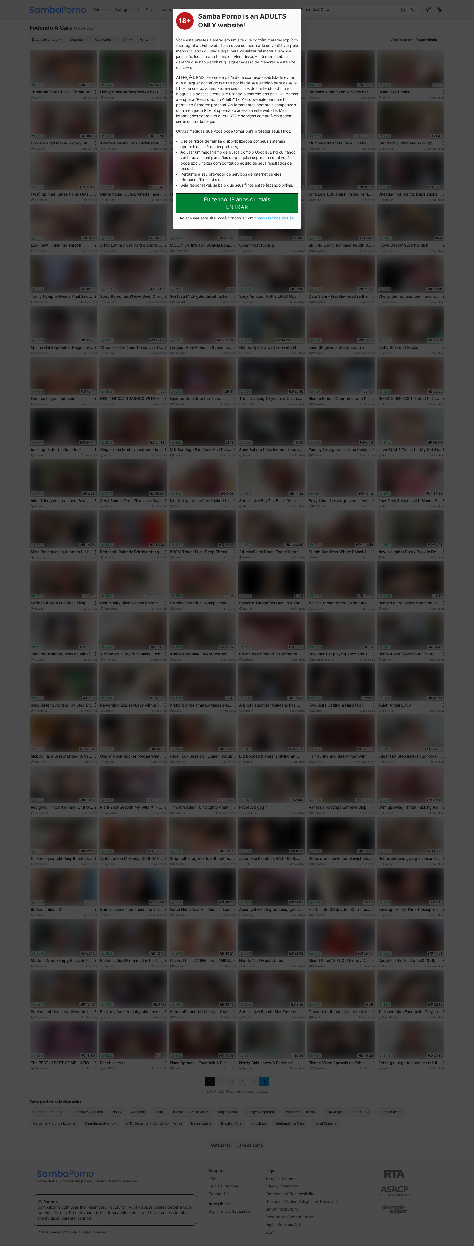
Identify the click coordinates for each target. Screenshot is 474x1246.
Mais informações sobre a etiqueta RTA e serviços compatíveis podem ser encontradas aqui (234, 116)
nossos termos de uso (274, 218)
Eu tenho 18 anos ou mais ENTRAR (237, 203)
